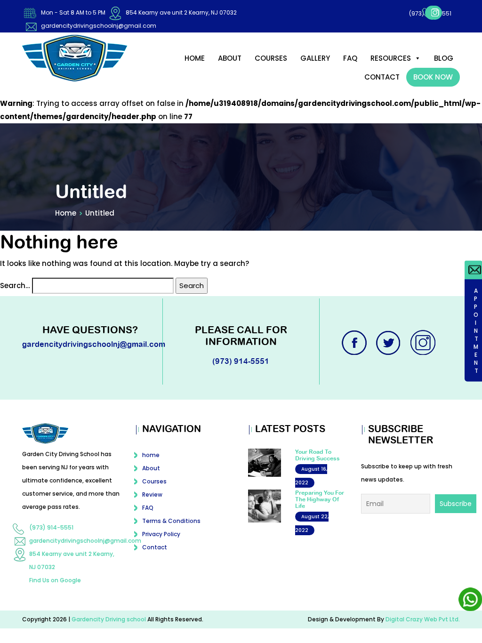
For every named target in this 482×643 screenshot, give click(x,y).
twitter (389, 343)
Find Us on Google (55, 580)
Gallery (315, 58)
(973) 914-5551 (403, 13)
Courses (271, 58)
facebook (434, 13)
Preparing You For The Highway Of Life (319, 500)
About (229, 58)
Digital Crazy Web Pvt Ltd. (423, 619)
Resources (390, 58)
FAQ (350, 58)
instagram (451, 13)
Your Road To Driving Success (317, 455)
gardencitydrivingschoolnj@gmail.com (98, 26)
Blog (443, 58)
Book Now (433, 77)
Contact (382, 77)
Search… (15, 285)
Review (152, 494)
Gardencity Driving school (109, 619)
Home (65, 213)
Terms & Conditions (171, 521)
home (195, 58)
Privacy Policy (161, 534)
